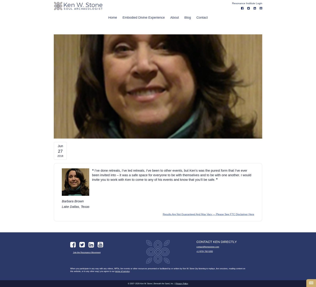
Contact (202, 17)
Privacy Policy (182, 283)
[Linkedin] (254, 8)
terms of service (122, 271)
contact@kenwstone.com (207, 247)
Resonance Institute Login (247, 3)
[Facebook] (242, 8)
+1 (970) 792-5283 (204, 251)
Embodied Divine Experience (144, 17)
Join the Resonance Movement (87, 252)
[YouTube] (261, 8)
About (174, 17)
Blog (187, 17)
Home (112, 17)
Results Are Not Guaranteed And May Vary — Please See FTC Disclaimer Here (208, 214)
